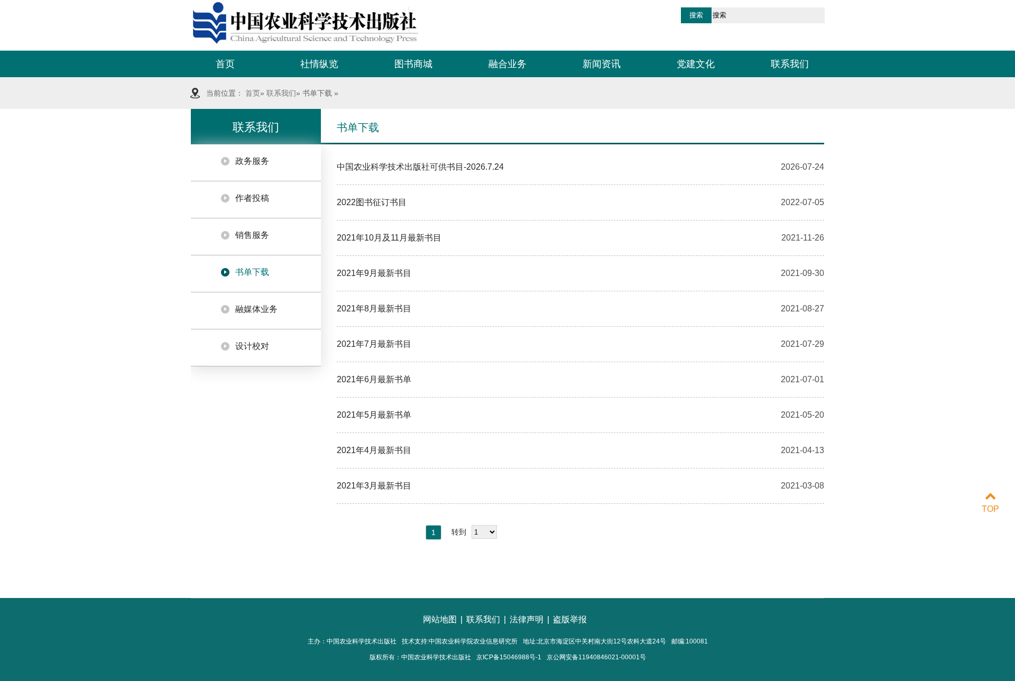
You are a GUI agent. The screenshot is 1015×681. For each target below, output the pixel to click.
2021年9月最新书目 (374, 273)
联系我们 (790, 64)
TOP (990, 508)
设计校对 (252, 346)
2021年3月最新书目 (374, 485)
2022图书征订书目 (372, 202)
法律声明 (526, 619)
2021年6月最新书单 (374, 379)
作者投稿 (252, 198)
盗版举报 (570, 619)
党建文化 (696, 64)
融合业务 (507, 64)
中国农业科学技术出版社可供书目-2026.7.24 (420, 166)
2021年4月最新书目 (374, 450)
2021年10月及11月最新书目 (389, 237)
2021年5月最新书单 (374, 414)
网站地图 (440, 619)
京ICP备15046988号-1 (508, 657)
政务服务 (252, 161)
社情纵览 (319, 64)
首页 (225, 64)
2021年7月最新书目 (374, 343)
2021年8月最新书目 (374, 308)
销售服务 (252, 235)
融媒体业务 (256, 309)
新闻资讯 (602, 64)
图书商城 (413, 64)
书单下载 (252, 272)
